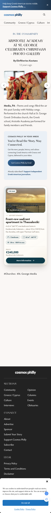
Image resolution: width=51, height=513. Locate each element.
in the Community (25, 34)
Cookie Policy (19, 509)
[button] (47, 481)
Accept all (25, 503)
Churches (10, 273)
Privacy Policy (30, 509)
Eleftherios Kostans (27, 60)
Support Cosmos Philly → (14, 6)
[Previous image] (4, 85)
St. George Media (27, 273)
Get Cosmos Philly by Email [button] (21, 163)
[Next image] (47, 85)
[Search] (44, 14)
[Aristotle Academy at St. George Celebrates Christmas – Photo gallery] (25, 85)
